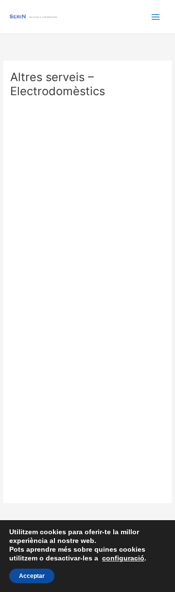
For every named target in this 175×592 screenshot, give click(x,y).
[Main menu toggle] (156, 17)
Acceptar (32, 576)
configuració (123, 558)
